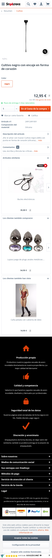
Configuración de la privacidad (26, 545)
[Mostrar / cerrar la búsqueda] (28, 4)
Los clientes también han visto (17, 278)
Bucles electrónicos (26, 199)
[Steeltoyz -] (13, 4)
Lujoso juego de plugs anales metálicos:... (26, 259)
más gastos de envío (43, 100)
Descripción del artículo (13, 134)
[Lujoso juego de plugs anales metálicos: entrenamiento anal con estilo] (26, 240)
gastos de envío (41, 498)
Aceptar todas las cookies (26, 538)
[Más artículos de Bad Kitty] (26, 59)
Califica (34, 115)
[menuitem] (4, 4)
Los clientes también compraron (18, 218)
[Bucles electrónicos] (26, 180)
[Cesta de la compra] (47, 4)
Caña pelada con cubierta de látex (26, 319)
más (40, 140)
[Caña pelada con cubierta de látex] (26, 300)
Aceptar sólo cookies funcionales (26, 552)
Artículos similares (11, 158)
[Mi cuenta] (41, 4)
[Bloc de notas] (34, 4)
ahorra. (41, 530)
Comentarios (9, 147)
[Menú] (4, 4)
